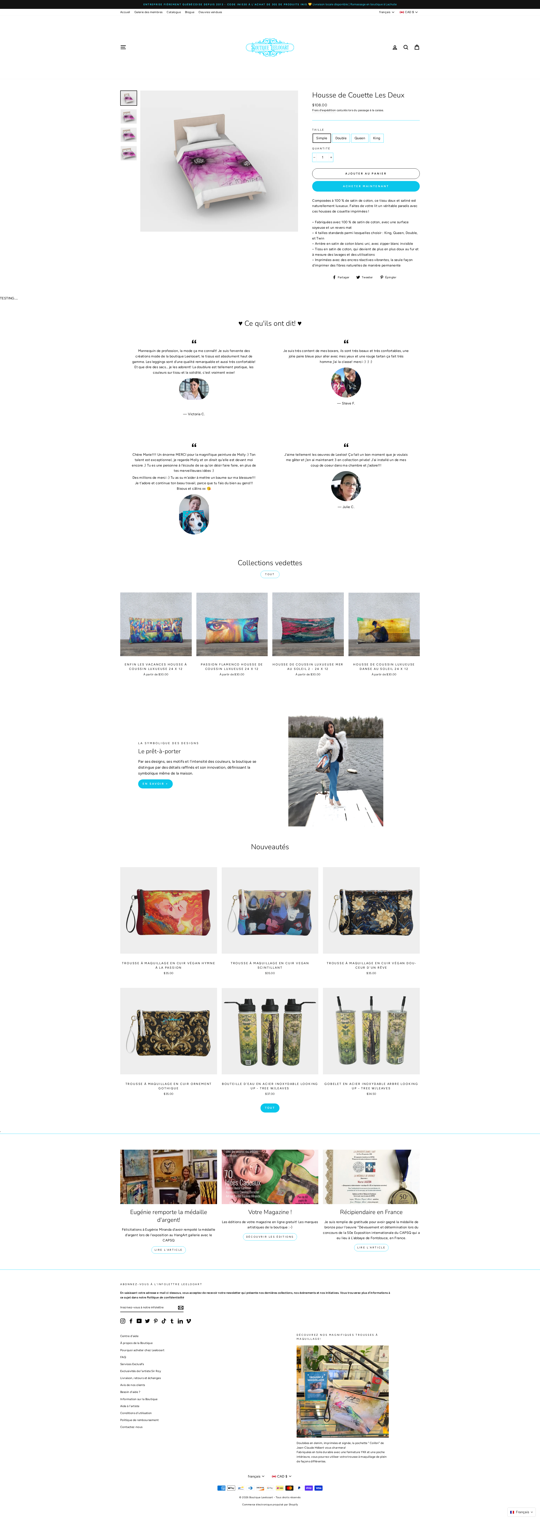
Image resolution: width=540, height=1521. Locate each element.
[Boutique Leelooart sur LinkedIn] (180, 1321)
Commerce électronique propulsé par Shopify (270, 1504)
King (376, 138)
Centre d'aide (129, 1336)
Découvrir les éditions (270, 1236)
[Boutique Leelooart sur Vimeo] (188, 1321)
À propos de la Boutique (136, 1343)
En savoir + (155, 783)
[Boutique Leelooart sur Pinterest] (155, 1321)
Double (341, 138)
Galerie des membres (148, 12)
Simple (321, 138)
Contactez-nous (131, 1427)
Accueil (125, 12)
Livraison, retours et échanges (140, 1378)
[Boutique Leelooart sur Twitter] (147, 1321)
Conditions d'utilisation (136, 1413)
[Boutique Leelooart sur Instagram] (122, 1321)
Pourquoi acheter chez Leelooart (142, 1350)
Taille (318, 129)
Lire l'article (169, 1249)
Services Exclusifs (132, 1364)
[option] (270, 4)
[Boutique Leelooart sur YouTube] (139, 1321)
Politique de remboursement (139, 1420)
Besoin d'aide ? (130, 1392)
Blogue (189, 12)
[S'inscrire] (181, 1307)
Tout (270, 574)
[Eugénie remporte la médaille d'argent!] (168, 1177)
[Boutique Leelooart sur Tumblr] (172, 1321)
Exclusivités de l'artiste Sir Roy (140, 1371)
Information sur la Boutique (139, 1399)
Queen (360, 138)
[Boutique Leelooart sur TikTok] (163, 1321)
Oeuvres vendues (210, 12)
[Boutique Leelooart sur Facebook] (131, 1321)
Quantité (321, 148)
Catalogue (174, 12)
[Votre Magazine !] (270, 1177)
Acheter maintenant (366, 186)
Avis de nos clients (132, 1385)
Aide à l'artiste (129, 1406)
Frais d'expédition (324, 110)
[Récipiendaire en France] (371, 1177)
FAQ (123, 1357)
